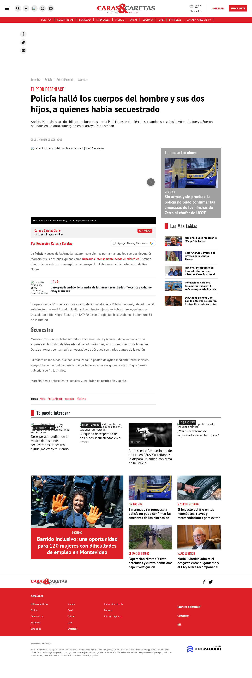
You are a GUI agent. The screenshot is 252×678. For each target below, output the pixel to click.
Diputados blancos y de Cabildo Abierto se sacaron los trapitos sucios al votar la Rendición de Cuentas (201, 302)
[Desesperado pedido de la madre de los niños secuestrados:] (53, 432)
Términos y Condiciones (41, 643)
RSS (179, 624)
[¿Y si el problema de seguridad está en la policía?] (199, 426)
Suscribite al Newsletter (188, 606)
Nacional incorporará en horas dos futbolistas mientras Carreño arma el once (200, 272)
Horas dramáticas (91, 425)
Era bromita (135, 504)
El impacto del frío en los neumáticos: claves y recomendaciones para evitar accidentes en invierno (198, 515)
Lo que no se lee (187, 422)
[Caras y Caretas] (49, 584)
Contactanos (183, 615)
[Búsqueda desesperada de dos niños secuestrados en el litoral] (101, 429)
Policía (42, 398)
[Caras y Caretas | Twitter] (34, 8)
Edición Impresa (112, 616)
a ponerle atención (188, 504)
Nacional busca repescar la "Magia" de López (201, 239)
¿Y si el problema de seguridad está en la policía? (198, 433)
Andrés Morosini (55, 398)
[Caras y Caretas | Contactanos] (217, 581)
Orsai (133, 19)
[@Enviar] (23, 50)
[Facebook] (23, 34)
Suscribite (145, 231)
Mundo (119, 19)
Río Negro (81, 398)
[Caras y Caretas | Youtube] (50, 8)
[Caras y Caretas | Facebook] (26, 8)
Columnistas (65, 19)
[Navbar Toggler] (9, 8)
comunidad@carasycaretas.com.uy (55, 652)
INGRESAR (218, 8)
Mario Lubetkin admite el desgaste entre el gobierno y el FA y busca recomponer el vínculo (198, 565)
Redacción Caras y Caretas (54, 243)
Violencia (135, 442)
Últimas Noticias (39, 604)
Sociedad (85, 19)
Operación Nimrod (139, 553)
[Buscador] (18, 8)
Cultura (147, 19)
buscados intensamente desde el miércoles (110, 259)
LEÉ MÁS (55, 282)
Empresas (175, 19)
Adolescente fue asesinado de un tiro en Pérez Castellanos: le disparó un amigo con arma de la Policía (150, 456)
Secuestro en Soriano (43, 428)
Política (46, 19)
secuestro (69, 398)
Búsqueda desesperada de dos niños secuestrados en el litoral (100, 438)
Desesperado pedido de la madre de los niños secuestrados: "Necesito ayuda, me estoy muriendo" (101, 289)
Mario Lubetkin (186, 553)
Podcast (108, 610)
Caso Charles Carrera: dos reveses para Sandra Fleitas (200, 256)
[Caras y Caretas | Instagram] (42, 8)
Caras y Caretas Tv (199, 19)
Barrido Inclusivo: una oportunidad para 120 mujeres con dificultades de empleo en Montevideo (77, 545)
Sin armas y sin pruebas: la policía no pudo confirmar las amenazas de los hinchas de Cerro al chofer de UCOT (190, 204)
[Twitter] (23, 42)
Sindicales (103, 19)
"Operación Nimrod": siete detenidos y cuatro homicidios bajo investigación (150, 563)
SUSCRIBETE (238, 8)
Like (161, 19)
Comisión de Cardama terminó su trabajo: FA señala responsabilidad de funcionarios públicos (200, 287)
